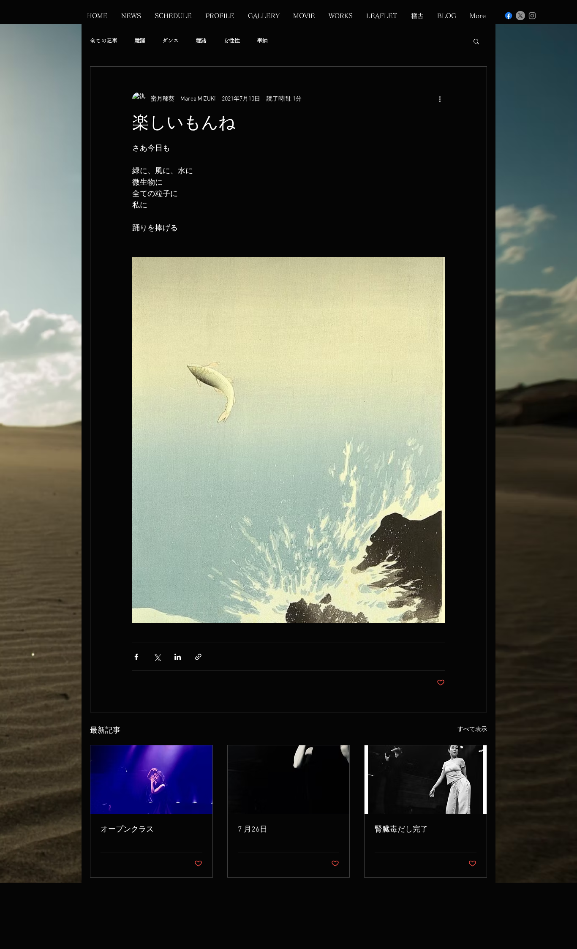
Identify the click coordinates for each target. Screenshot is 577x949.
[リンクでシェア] (198, 657)
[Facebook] (508, 15)
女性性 (231, 41)
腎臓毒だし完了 (401, 829)
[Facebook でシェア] (136, 657)
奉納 (262, 41)
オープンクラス (127, 829)
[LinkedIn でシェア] (178, 657)
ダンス (170, 41)
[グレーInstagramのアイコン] (532, 15)
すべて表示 (472, 729)
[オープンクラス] (151, 779)
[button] (476, 41)
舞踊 (139, 41)
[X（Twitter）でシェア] (157, 657)
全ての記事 (103, 41)
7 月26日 (252, 829)
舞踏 (201, 41)
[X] (520, 15)
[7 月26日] (289, 779)
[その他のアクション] (440, 99)
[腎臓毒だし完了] (426, 779)
